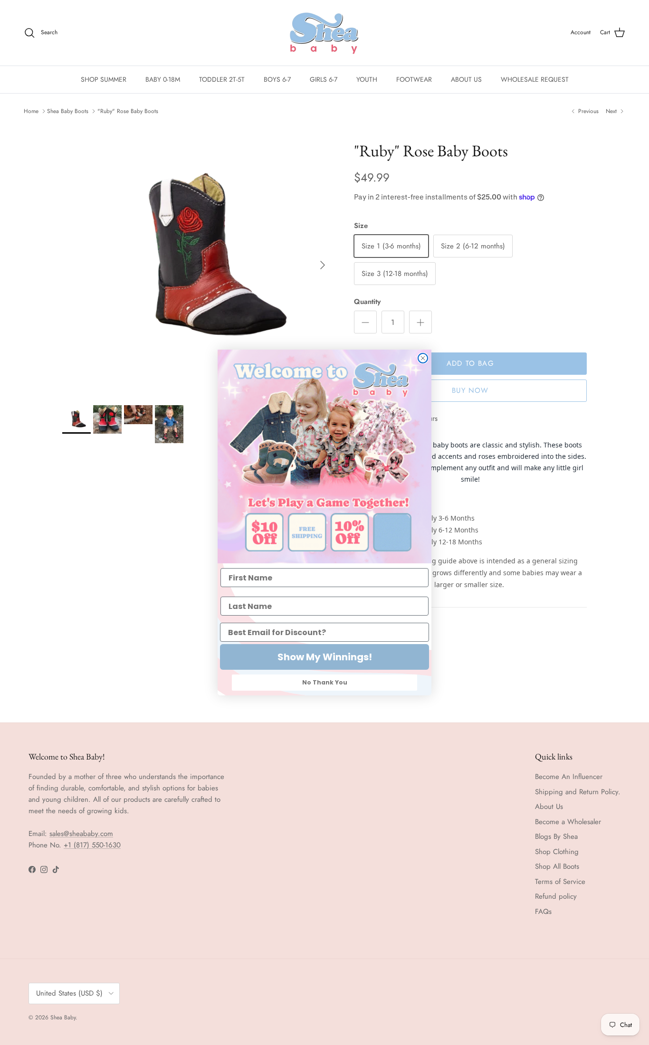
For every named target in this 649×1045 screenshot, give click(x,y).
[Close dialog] (423, 358)
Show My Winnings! (324, 657)
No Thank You (324, 682)
